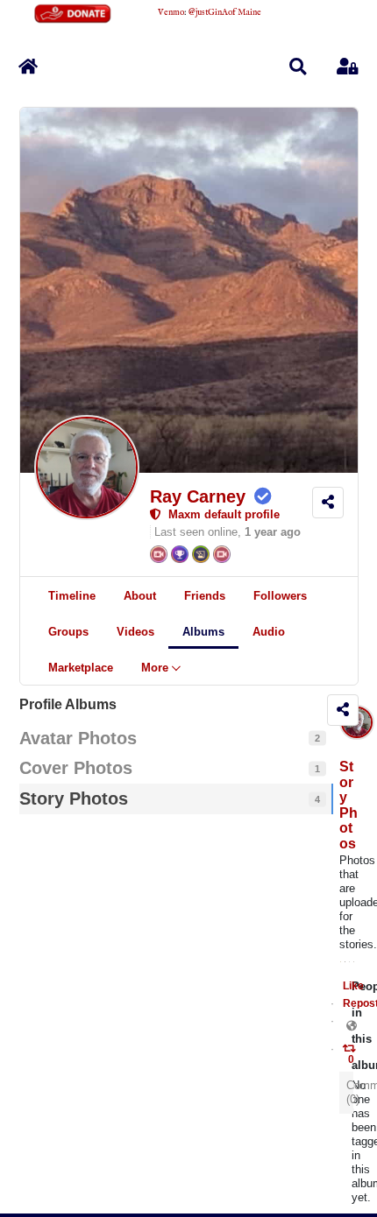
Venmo (171, 12)
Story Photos (348, 805)
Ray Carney (197, 496)
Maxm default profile (220, 514)
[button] (298, 66)
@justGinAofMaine (224, 12)
